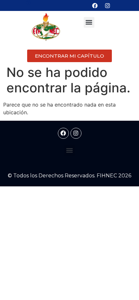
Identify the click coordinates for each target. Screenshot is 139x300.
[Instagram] (107, 5)
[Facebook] (95, 5)
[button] (89, 22)
